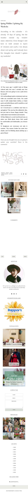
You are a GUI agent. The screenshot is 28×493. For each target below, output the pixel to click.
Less (2, 256)
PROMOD (5, 80)
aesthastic (12, 490)
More (25, 256)
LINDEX (20, 82)
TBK (21, 490)
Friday (7, 172)
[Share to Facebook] (21, 174)
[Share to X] (23, 174)
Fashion (3, 172)
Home (13, 256)
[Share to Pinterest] (25, 174)
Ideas (11, 172)
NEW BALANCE (11, 82)
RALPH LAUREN (15, 80)
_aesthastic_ (14, 481)
